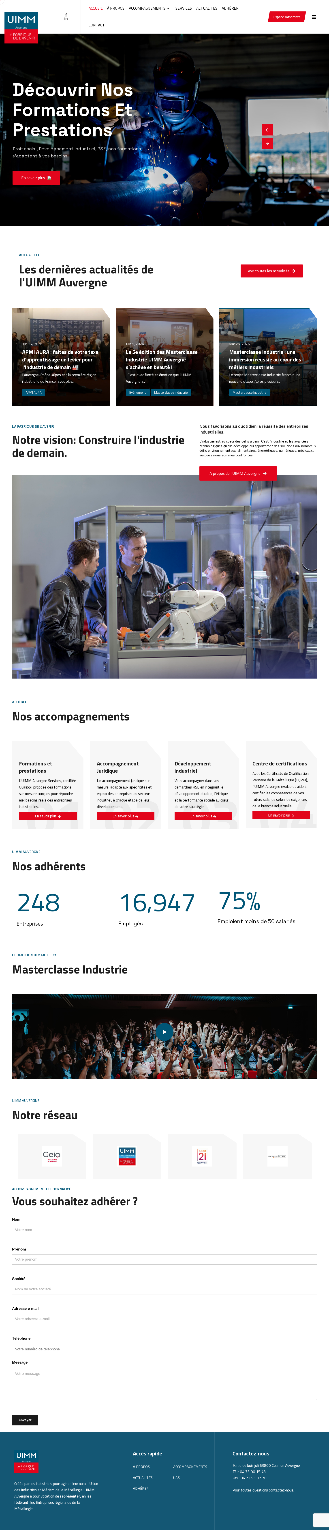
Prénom (19, 1249)
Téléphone (21, 1338)
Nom (16, 1219)
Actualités (143, 1477)
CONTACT (97, 25)
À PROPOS (115, 8)
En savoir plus (46, 816)
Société (18, 1279)
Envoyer (25, 1420)
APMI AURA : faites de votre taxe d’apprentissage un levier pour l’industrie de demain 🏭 (60, 359)
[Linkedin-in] (66, 18)
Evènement (137, 392)
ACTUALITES (206, 8)
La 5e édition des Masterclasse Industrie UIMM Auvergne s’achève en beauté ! (162, 359)
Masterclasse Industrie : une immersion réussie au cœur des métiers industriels (265, 359)
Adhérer (141, 1488)
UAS (176, 1477)
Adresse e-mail (25, 1309)
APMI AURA (34, 392)
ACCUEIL (96, 8)
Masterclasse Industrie (171, 392)
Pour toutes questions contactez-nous (263, 1490)
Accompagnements (190, 1466)
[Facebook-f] (66, 15)
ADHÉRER (230, 8)
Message (20, 1362)
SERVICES (183, 8)
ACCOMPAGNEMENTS (147, 8)
